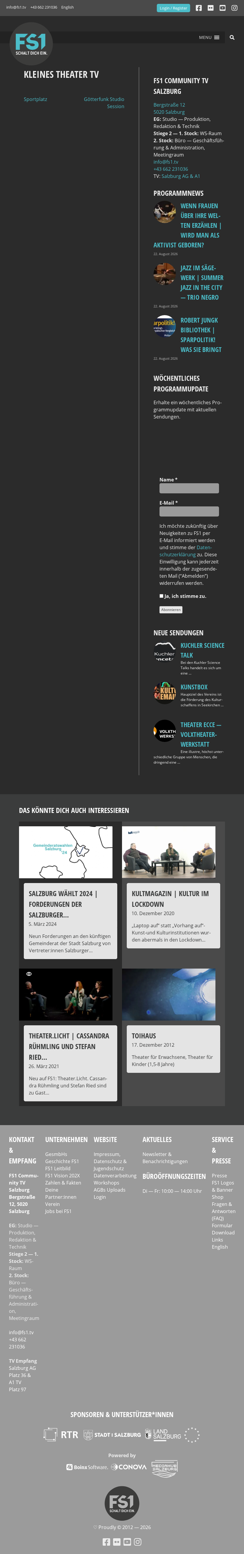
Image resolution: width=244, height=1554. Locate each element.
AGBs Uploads (110, 1190)
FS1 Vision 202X (62, 1175)
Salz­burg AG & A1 (181, 176)
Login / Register (173, 8)
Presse (219, 1175)
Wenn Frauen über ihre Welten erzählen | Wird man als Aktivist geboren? (188, 225)
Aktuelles (157, 1139)
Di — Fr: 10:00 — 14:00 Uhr (172, 1191)
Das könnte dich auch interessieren (74, 810)
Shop (217, 1197)
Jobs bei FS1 (58, 1211)
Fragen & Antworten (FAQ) (224, 1211)
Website (105, 1139)
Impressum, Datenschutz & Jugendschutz (110, 1161)
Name (168, 479)
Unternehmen (66, 1139)
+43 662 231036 (43, 7)
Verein (52, 1204)
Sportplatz (35, 99)
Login (100, 1197)
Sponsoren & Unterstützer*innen (122, 1414)
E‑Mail (168, 503)
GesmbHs (56, 1154)
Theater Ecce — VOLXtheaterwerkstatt (201, 734)
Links (217, 1239)
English (67, 7)
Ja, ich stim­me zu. (185, 596)
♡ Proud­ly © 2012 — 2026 (122, 1527)
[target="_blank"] (234, 7)
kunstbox (194, 686)
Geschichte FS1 (62, 1161)
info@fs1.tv (16, 7)
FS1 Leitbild (58, 1168)
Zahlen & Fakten (63, 1182)
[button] (205, 37)
